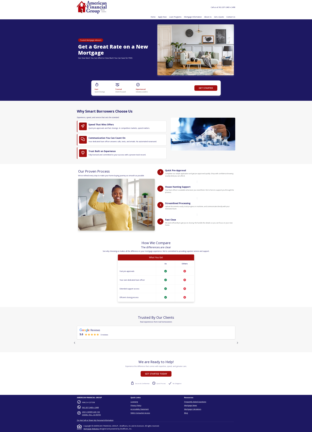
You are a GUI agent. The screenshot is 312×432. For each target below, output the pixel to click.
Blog (186, 413)
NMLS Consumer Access (140, 413)
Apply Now (162, 17)
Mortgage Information (193, 17)
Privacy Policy (136, 405)
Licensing (134, 402)
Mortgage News (190, 405)
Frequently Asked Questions (195, 402)
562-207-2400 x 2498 (90, 407)
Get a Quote (219, 17)
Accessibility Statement (140, 409)
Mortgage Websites (91, 429)
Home (153, 17)
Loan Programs (175, 17)
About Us (208, 17)
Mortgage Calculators (192, 409)
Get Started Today (156, 373)
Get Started (206, 88)
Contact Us (230, 17)
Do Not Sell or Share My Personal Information (95, 420)
